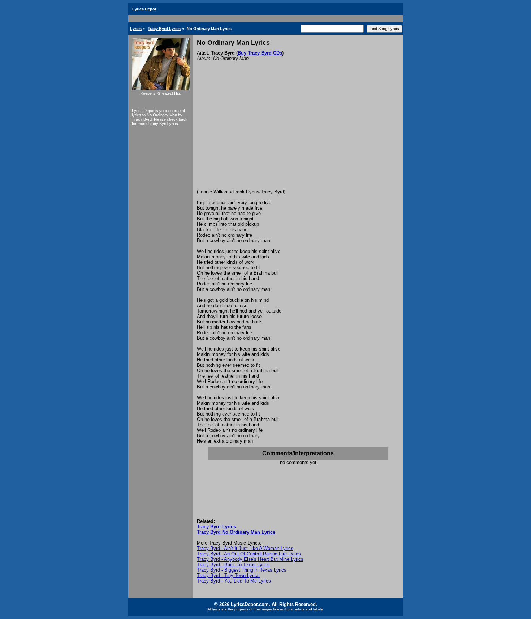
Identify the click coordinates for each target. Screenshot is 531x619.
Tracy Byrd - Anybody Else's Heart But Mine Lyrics (250, 559)
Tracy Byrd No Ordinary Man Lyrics (236, 532)
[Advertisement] (298, 134)
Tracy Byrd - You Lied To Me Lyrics (234, 581)
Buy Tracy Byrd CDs (260, 53)
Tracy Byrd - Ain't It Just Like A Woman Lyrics (245, 548)
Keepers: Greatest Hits (161, 93)
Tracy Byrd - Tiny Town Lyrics (228, 575)
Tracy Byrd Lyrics (164, 28)
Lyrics (136, 28)
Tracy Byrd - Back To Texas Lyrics (233, 564)
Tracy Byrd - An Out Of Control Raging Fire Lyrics (249, 553)
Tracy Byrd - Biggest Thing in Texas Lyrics (241, 570)
